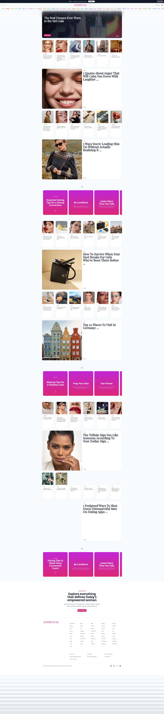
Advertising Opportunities (75, 656)
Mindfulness (8, 8)
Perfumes (104, 638)
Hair (115, 8)
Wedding (99, 8)
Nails (132, 8)
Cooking (44, 8)
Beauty (3, 8)
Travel (162, 8)
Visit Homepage (82, 610)
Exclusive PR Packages (92, 656)
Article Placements (108, 654)
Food (60, 8)
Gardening (69, 8)
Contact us (72, 654)
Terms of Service (73, 659)
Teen (35, 8)
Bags (95, 8)
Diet (57, 8)
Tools (71, 646)
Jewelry (64, 8)
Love (27, 8)
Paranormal (145, 8)
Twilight (86, 8)
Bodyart (124, 8)
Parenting (31, 8)
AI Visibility (89, 654)
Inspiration (91, 8)
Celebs (92, 625)
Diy (159, 8)
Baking (103, 623)
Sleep (112, 8)
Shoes (23, 8)
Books (12, 8)
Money (20, 8)
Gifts (103, 631)
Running (135, 8)
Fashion (92, 628)
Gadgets (53, 8)
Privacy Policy (107, 656)
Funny (104, 8)
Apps (16, 8)
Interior (82, 8)
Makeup (73, 8)
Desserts (107, 8)
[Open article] (82, 24)
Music (128, 8)
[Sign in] (162, 5)
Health (78, 8)
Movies (150, 8)
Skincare (49, 8)
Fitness (140, 8)
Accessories (155, 8)
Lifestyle (114, 633)
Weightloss (119, 8)
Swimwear (114, 641)
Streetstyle (40, 8)
